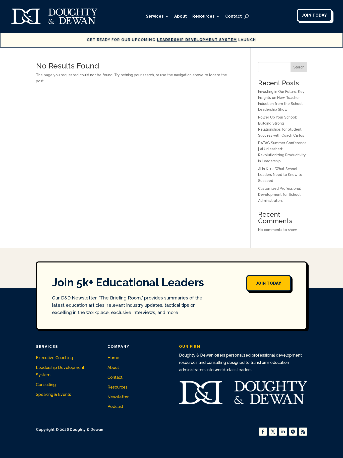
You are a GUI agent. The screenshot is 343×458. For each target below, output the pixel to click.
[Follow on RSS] (303, 432)
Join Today (314, 15)
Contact (233, 16)
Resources (203, 16)
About (180, 16)
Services (155, 16)
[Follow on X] (273, 432)
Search (298, 67)
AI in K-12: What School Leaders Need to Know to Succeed (280, 175)
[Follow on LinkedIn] (283, 432)
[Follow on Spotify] (293, 432)
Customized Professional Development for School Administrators (279, 194)
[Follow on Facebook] (263, 432)
